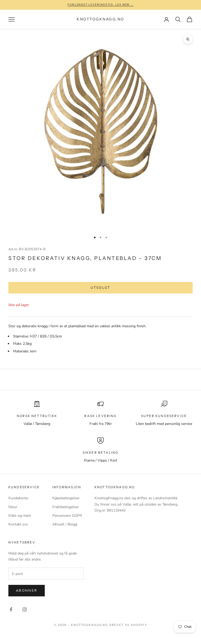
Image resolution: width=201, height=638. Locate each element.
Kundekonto (18, 498)
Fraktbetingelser (65, 506)
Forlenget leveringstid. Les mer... (100, 4)
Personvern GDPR (67, 515)
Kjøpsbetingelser (66, 498)
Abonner (26, 590)
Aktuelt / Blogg (64, 524)
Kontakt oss (18, 524)
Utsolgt (100, 287)
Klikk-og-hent (19, 515)
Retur (12, 506)
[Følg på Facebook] (11, 609)
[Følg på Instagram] (24, 609)
